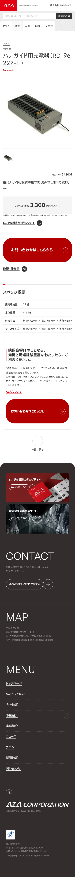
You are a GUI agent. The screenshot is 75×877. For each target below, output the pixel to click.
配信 (37, 26)
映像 (17, 26)
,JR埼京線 (32, 639)
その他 (49, 26)
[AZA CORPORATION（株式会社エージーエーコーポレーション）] (8, 5)
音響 (27, 26)
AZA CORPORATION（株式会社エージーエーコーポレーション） (37, 804)
